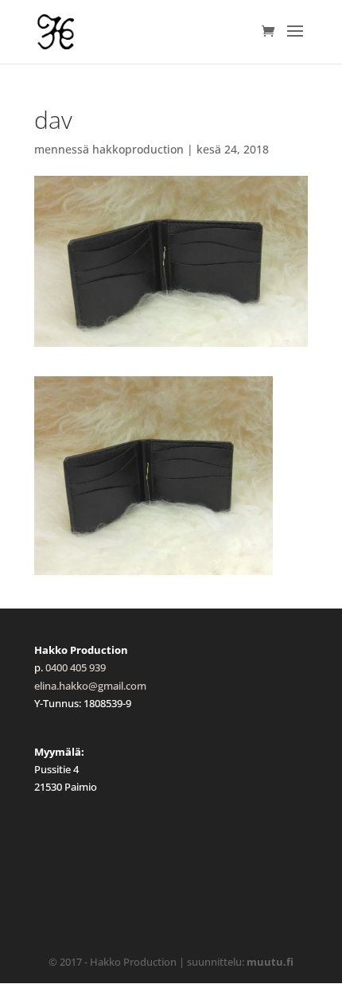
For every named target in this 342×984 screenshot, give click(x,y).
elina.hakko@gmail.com (90, 686)
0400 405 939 (75, 667)
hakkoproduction (138, 149)
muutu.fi (270, 962)
